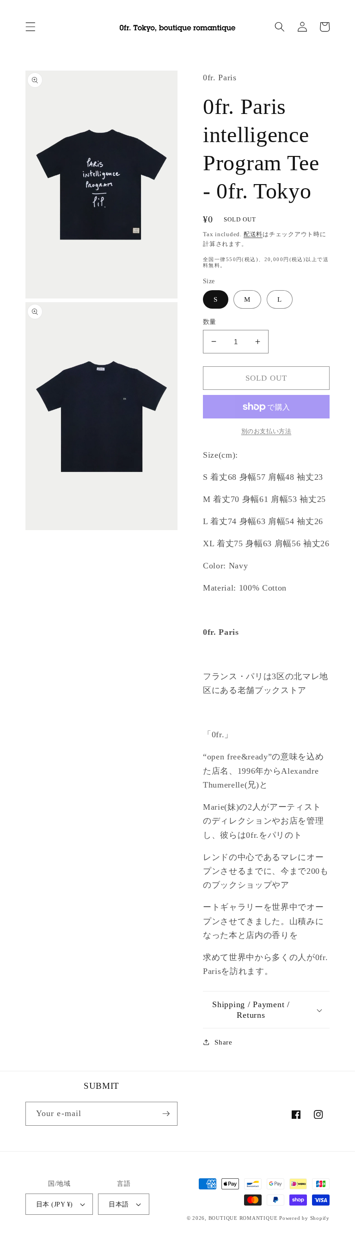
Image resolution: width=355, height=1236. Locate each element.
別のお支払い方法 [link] (266, 431)
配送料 (253, 234)
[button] (30, 27)
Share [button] (223, 1042)
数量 (209, 321)
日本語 (119, 1204)
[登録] (166, 1114)
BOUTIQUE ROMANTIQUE (243, 1218)
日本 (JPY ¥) (54, 1204)
